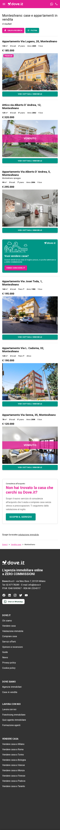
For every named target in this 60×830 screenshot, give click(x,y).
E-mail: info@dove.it (31, 584)
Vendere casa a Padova (13, 781)
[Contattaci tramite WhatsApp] (51, 4)
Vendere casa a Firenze (13, 775)
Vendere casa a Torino (13, 754)
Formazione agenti (11, 725)
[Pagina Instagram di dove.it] (15, 596)
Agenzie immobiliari (12, 687)
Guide (5, 652)
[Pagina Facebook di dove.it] (4, 596)
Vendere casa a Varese (13, 765)
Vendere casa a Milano (13, 744)
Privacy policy (9, 662)
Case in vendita (9, 692)
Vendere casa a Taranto (13, 786)
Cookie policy (8, 668)
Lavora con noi (9, 709)
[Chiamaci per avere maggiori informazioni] (56, 4)
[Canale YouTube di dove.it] (26, 596)
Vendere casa (9, 625)
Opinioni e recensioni (12, 647)
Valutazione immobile (12, 631)
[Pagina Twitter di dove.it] (20, 596)
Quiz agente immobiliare (14, 720)
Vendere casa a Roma (12, 749)
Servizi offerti (9, 641)
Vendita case (16, 545)
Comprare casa (9, 636)
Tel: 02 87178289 (10, 584)
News (5, 657)
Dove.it (5, 545)
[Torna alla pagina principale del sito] (15, 4)
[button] (30, 68)
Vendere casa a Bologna (14, 760)
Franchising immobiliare (13, 714)
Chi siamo (7, 620)
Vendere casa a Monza (13, 770)
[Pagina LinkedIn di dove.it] (9, 596)
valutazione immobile (28, 534)
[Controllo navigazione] (4, 4)
